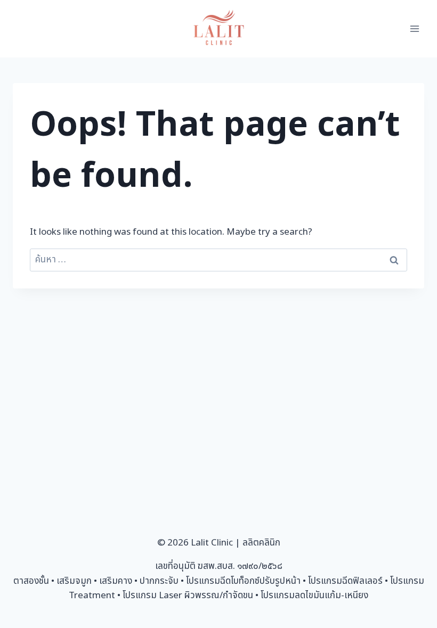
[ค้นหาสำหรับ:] (218, 260)
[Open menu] (414, 28)
